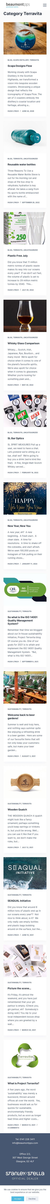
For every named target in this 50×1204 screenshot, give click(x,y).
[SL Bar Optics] (25, 411)
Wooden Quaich (17, 809)
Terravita (34, 60)
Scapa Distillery (21, 60)
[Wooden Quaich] (25, 782)
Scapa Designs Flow (20, 65)
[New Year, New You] (25, 498)
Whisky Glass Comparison (23, 343)
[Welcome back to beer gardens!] (25, 687)
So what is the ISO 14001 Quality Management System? (23, 620)
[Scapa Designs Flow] (25, 38)
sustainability (14, 611)
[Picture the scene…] (25, 961)
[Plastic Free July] (25, 228)
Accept (17, 1199)
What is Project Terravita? (23, 1083)
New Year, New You (19, 525)
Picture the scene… (19, 988)
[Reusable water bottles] (25, 137)
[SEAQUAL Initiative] (25, 873)
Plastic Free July (18, 255)
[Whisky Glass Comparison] (25, 316)
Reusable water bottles (22, 164)
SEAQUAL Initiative (19, 900)
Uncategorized (30, 159)
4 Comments (13, 1128)
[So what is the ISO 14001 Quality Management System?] (25, 590)
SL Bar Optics (16, 438)
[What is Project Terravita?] (25, 1056)
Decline (32, 1199)
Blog (10, 60)
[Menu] (45, 5)
